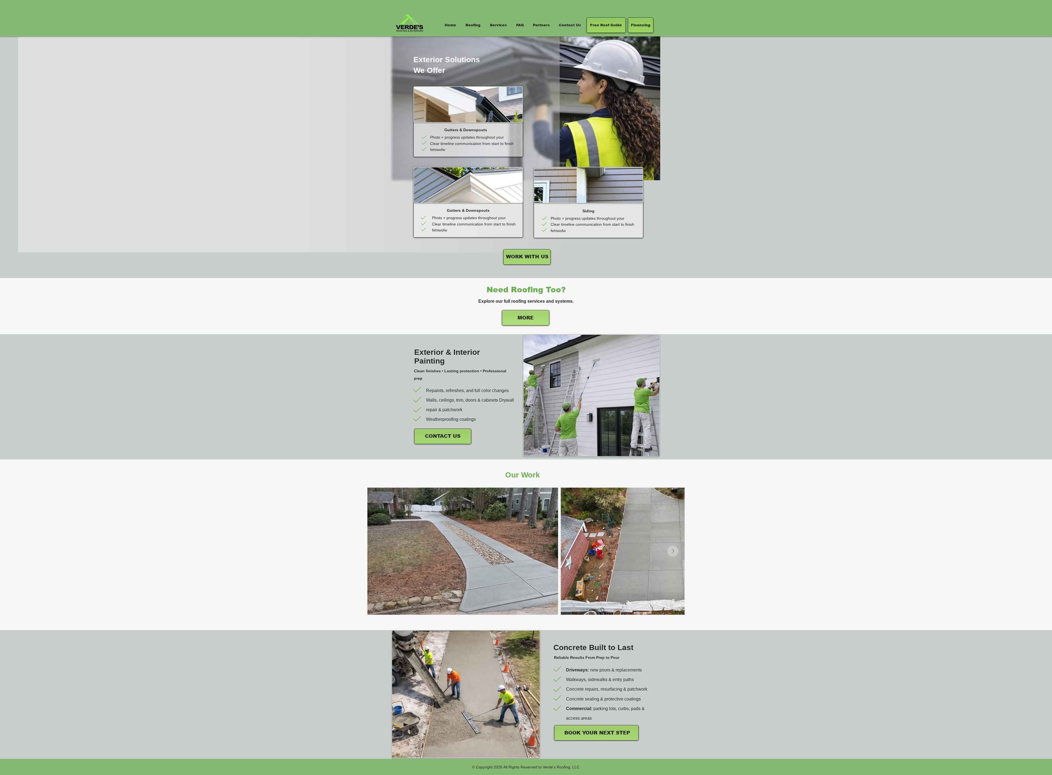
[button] (498, 25)
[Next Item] (672, 551)
